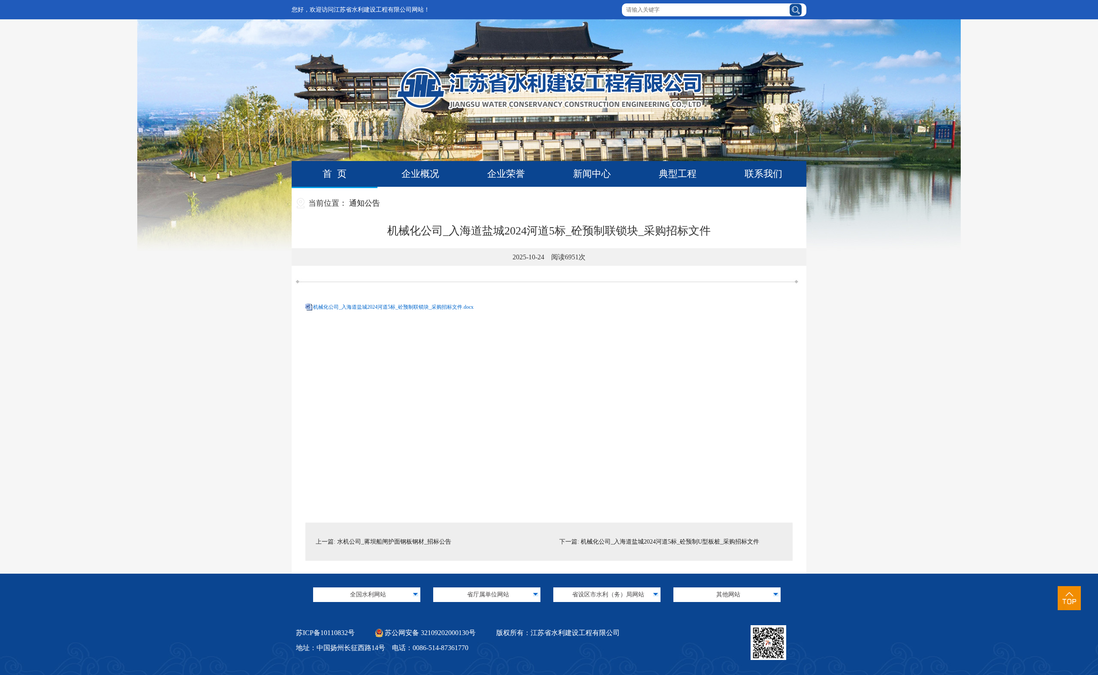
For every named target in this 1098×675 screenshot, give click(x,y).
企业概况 (420, 173)
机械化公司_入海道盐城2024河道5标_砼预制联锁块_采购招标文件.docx (393, 307)
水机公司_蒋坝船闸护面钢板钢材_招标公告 (394, 541)
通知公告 (364, 203)
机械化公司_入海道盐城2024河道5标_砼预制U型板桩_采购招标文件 (670, 541)
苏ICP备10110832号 (325, 632)
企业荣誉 (506, 173)
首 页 (335, 173)
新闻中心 (592, 173)
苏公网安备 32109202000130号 (429, 632)
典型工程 (678, 173)
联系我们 (763, 173)
